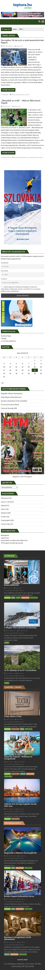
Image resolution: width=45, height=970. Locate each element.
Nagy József (19, 46)
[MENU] (42, 21)
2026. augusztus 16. (10, 856)
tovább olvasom (8, 90)
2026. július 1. (9, 588)
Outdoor (3, 517)
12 (16, 367)
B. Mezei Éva (19, 719)
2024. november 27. (10, 631)
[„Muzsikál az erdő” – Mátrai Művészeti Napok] (14, 110)
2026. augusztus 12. (10, 899)
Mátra (13, 95)
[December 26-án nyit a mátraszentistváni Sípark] (14, 49)
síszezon (27, 95)
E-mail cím (4, 279)
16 (41, 367)
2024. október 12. (9, 673)
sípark (22, 95)
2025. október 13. (9, 809)
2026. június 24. (9, 762)
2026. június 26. (9, 719)
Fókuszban (5, 95)
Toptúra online (5, 524)
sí (16, 95)
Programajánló (7, 157)
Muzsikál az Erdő (38, 157)
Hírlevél (3, 506)
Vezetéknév (4, 263)
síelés (18, 95)
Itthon (3, 509)
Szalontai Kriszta (23, 631)
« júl (2, 383)
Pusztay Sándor (20, 762)
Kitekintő (4, 513)
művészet (30, 157)
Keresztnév (4, 271)
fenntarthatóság (18, 157)
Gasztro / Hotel (6, 502)
